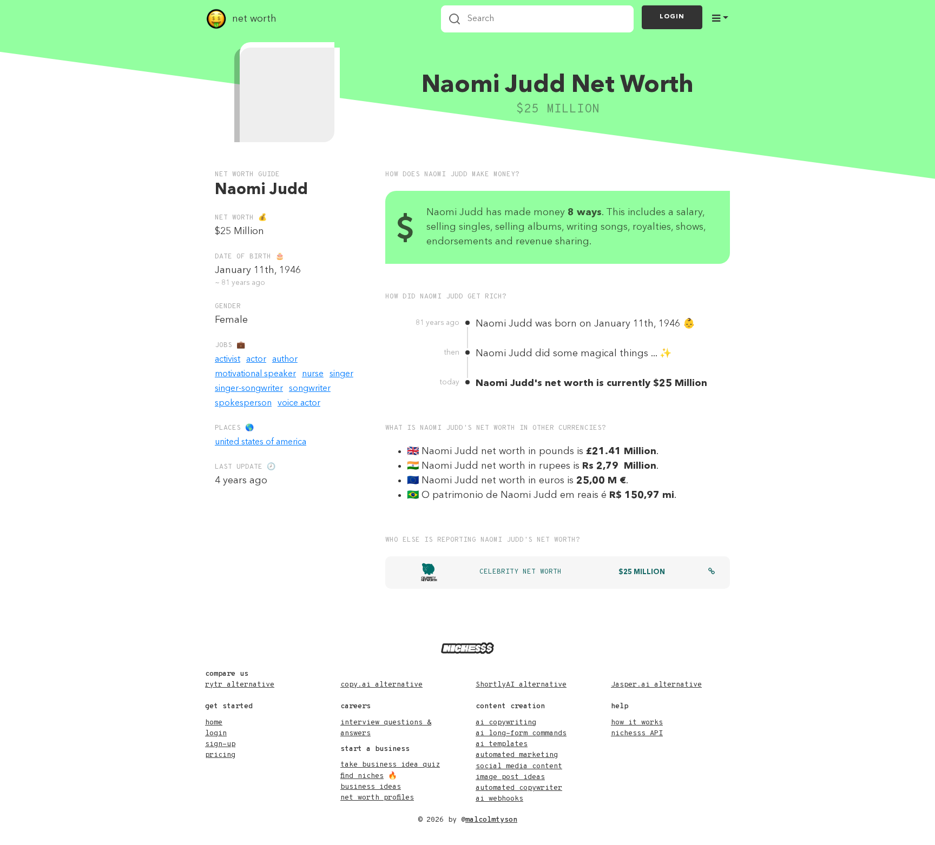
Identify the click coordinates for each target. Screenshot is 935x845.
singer (341, 374)
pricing (220, 755)
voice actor (299, 403)
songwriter (310, 388)
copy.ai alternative (381, 684)
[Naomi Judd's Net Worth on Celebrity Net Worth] (711, 572)
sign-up (220, 744)
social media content (519, 766)
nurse (313, 374)
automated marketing (517, 755)
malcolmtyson (491, 819)
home (213, 722)
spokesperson (243, 403)
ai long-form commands (521, 733)
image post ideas (510, 777)
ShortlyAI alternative (521, 684)
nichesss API (637, 733)
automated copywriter (519, 788)
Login (672, 17)
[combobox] (537, 18)
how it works (637, 722)
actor (256, 359)
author (285, 359)
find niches (362, 776)
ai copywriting (506, 722)
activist (227, 359)
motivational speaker (255, 374)
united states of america (260, 442)
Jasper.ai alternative (656, 684)
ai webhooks (499, 798)
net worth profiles (377, 797)
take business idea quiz (390, 764)
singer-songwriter (249, 388)
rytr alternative (239, 684)
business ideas (370, 786)
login (216, 733)
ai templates (502, 744)
